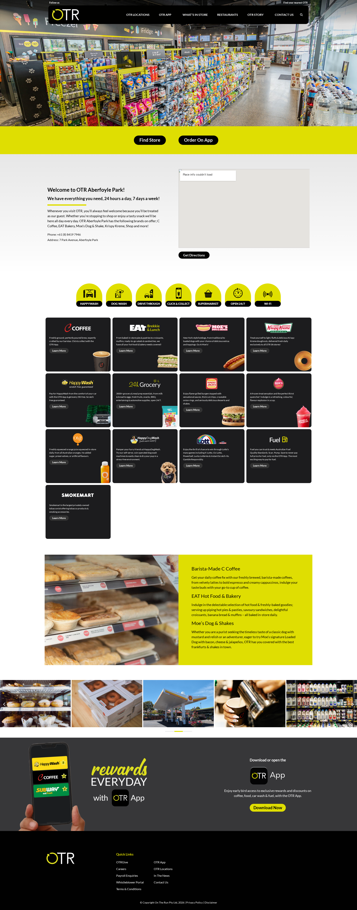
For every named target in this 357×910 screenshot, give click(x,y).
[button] (4, 704)
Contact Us (284, 14)
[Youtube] (72, 2)
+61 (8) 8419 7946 (69, 234)
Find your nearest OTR (295, 2)
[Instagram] (67, 2)
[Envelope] (81, 2)
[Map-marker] (86, 2)
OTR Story (255, 14)
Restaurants (227, 14)
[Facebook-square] (62, 2)
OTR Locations (137, 14)
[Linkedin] (76, 2)
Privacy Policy (194, 902)
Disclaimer (211, 902)
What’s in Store (195, 14)
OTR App (165, 14)
